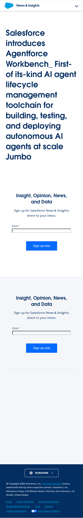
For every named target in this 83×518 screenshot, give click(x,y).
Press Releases (41, 439)
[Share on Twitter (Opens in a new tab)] (36, 463)
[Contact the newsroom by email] (58, 463)
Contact (49, 506)
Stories (42, 428)
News (41, 417)
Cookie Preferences (16, 511)
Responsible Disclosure (18, 506)
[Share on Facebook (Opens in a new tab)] (47, 463)
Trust (37, 506)
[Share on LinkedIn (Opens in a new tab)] (25, 463)
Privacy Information (49, 501)
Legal (9, 501)
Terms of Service (25, 501)
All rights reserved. (52, 483)
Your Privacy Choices (49, 511)
